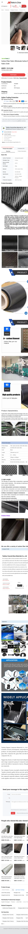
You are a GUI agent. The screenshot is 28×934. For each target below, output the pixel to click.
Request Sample (23, 78)
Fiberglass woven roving (19, 895)
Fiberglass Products (14, 9)
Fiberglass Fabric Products (8, 921)
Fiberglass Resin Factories (7, 914)
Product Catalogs (20, 889)
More (2, 923)
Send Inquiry (13, 74)
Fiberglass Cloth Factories (7, 918)
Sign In (3, 142)
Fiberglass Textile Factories (22, 914)
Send (13, 813)
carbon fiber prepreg (5, 892)
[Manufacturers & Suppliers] (14, 2)
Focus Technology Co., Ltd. (17, 928)
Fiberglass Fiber (19, 918)
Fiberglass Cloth (22, 9)
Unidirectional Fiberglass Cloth (8, 908)
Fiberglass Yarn (17, 892)
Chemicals (7, 9)
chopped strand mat (5, 895)
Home (2, 9)
